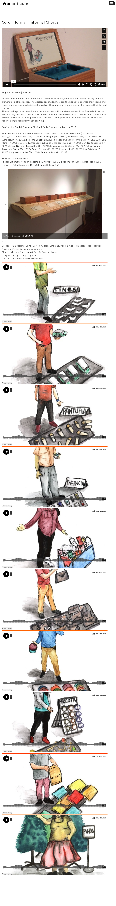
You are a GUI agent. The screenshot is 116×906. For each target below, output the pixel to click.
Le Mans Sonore (35, 139)
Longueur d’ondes (18, 152)
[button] (5, 204)
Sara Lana (25, 252)
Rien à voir (65, 149)
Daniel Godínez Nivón (27, 127)
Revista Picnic (87, 161)
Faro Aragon (47, 136)
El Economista (66, 161)
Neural (5, 165)
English (6, 92)
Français (27, 92)
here (25, 158)
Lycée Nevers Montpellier (23, 145)
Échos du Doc (48, 152)
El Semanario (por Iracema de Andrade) (31, 161)
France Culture (46, 165)
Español (16, 92)
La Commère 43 (23, 165)
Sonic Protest (39, 149)
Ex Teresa (72, 136)
